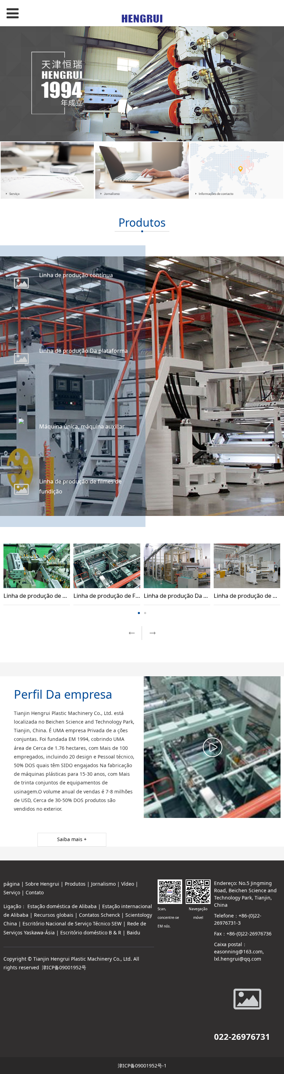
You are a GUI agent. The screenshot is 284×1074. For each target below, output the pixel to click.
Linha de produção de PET (248, 596)
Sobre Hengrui (42, 883)
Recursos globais (53, 915)
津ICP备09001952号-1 (142, 1065)
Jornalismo (103, 883)
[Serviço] (47, 170)
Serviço (11, 892)
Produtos (75, 883)
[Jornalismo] (141, 170)
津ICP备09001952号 (64, 967)
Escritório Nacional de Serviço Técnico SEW (72, 923)
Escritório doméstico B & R (90, 932)
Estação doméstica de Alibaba (62, 906)
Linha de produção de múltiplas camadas (57, 596)
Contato (35, 892)
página (11, 883)
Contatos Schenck (99, 915)
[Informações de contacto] (236, 170)
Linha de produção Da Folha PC (185, 596)
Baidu (133, 932)
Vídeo (127, 883)
